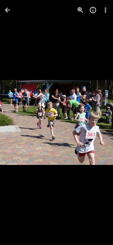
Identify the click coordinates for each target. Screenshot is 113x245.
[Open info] (93, 10)
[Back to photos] (7, 10)
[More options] (105, 10)
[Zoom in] (80, 10)
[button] (17, 122)
